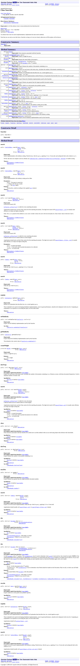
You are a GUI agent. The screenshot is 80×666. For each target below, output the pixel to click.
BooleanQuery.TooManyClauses (15, 162)
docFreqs (11, 68)
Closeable (6, 18)
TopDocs (6, 93)
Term (15, 65)
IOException (21, 152)
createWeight (12, 55)
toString (43, 123)
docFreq (11, 65)
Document (6, 59)
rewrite (11, 84)
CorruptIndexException (25, 522)
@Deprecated (4, 28)
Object (7, 30)
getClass (19, 123)
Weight (6, 56)
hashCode (25, 123)
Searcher (3, 44)
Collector (24, 87)
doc (10, 58)
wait (48, 123)
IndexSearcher (7, 22)
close (10, 51)
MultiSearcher (14, 22)
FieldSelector (22, 61)
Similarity (5, 77)
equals (7, 123)
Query (18, 55)
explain (11, 71)
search (10, 87)
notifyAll (37, 123)
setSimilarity (13, 116)
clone (2, 123)
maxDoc (10, 81)
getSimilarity (13, 77)
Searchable (12, 18)
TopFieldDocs (5, 96)
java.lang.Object (6, 13)
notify (31, 123)
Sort (36, 97)
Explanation (5, 71)
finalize (12, 123)
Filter (23, 90)
